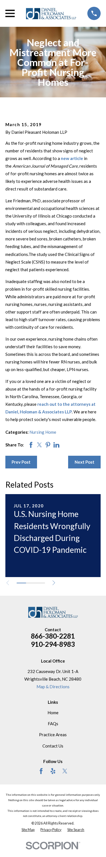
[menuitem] (27, 830)
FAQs (53, 723)
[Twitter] (65, 771)
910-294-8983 (53, 644)
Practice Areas (53, 734)
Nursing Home (42, 432)
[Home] (51, 13)
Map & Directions (53, 686)
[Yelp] (53, 771)
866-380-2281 (53, 636)
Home (53, 712)
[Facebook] (41, 771)
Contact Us (52, 745)
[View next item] (53, 582)
